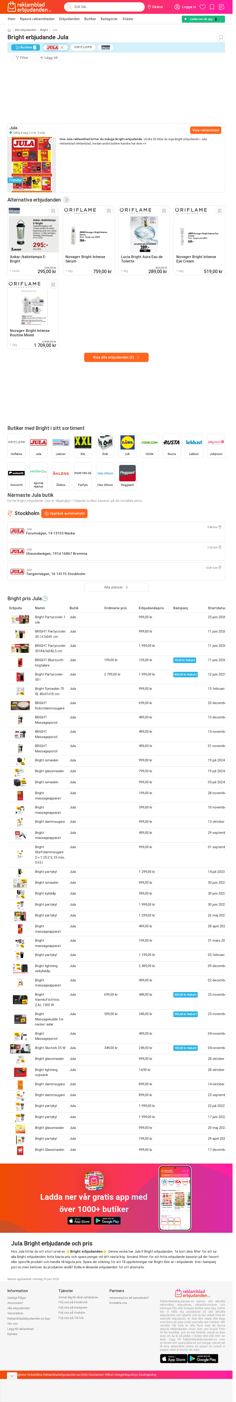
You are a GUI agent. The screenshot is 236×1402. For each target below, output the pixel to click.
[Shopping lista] (221, 7)
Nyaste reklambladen (37, 19)
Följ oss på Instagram (73, 1307)
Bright (44, 30)
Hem (11, 19)
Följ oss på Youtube (72, 1312)
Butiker (90, 19)
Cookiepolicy (147, 1374)
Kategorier (109, 19)
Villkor (109, 1374)
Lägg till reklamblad (20, 1329)
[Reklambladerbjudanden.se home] (29, 7)
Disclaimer (96, 1374)
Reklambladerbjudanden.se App (28, 1318)
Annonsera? (15, 1303)
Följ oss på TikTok (71, 1318)
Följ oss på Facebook (73, 1302)
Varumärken (15, 1313)
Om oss (12, 1323)
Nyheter (12, 1334)
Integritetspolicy (126, 1374)
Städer (127, 19)
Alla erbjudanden (25, 30)
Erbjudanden (69, 19)
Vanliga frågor (16, 1297)
